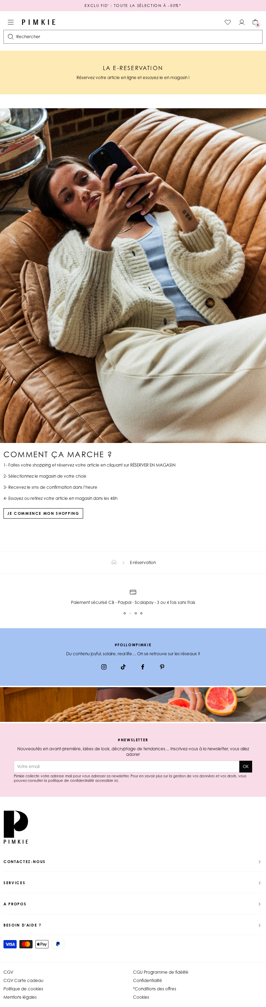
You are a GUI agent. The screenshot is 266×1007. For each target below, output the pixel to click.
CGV (8, 972)
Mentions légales (20, 997)
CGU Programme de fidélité (160, 972)
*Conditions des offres (154, 988)
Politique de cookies (23, 988)
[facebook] (142, 668)
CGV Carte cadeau (23, 980)
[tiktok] (123, 668)
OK (246, 766)
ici (116, 780)
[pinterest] (162, 668)
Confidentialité (147, 980)
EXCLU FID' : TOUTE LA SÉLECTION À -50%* (133, 5)
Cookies (141, 997)
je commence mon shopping (43, 513)
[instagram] (104, 668)
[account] (242, 22)
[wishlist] (228, 22)
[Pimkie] (38, 22)
